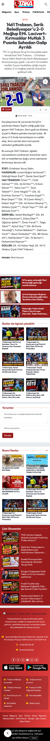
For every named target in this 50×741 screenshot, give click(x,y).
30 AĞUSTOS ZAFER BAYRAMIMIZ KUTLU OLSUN (11, 491)
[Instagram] (23, 660)
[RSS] (36, 660)
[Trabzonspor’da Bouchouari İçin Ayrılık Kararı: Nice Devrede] (13, 384)
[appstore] (13, 668)
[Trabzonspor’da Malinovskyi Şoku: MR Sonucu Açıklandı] (37, 384)
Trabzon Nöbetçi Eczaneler (12, 681)
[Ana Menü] (3, 4)
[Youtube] (27, 660)
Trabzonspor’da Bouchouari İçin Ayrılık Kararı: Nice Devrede (11, 395)
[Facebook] (13, 660)
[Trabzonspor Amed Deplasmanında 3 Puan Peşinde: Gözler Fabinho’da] (37, 359)
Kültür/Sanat (21, 718)
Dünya (34, 715)
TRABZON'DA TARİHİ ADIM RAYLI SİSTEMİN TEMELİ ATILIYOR (35, 470)
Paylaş (8, 109)
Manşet (31, 718)
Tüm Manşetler (35, 695)
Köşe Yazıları (25, 721)
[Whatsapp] (32, 660)
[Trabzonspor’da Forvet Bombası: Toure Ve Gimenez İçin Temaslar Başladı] (13, 333)
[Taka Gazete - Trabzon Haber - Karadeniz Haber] (23, 4)
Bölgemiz (6, 12)
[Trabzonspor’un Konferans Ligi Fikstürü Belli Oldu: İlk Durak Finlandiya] (37, 333)
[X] (18, 660)
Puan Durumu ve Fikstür (12, 696)
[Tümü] (46, 450)
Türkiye (26, 12)
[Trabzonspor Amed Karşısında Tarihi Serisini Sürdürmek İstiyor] (13, 359)
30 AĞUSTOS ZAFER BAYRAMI (10, 469)
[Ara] (45, 4)
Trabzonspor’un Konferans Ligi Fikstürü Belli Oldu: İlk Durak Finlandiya (36, 345)
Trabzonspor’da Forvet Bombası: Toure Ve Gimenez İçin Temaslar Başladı (11, 345)
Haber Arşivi (34, 703)
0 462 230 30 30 (27, 644)
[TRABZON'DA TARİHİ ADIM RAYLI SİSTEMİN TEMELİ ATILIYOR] (37, 460)
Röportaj (42, 715)
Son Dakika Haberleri (10, 704)
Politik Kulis (38, 12)
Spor (16, 12)
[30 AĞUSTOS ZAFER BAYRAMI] (13, 460)
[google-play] (37, 668)
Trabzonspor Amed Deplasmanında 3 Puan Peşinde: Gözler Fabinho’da (35, 370)
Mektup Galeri (8, 718)
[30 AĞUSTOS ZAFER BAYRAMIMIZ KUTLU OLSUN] (13, 481)
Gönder (7, 435)
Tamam (34, 738)
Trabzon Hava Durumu (34, 681)
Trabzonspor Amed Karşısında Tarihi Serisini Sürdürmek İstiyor (12, 369)
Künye (5, 715)
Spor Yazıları (41, 718)
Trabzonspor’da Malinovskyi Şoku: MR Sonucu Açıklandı (35, 395)
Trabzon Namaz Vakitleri (12, 688)
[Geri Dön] (8, 733)
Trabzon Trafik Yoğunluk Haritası (33, 688)
